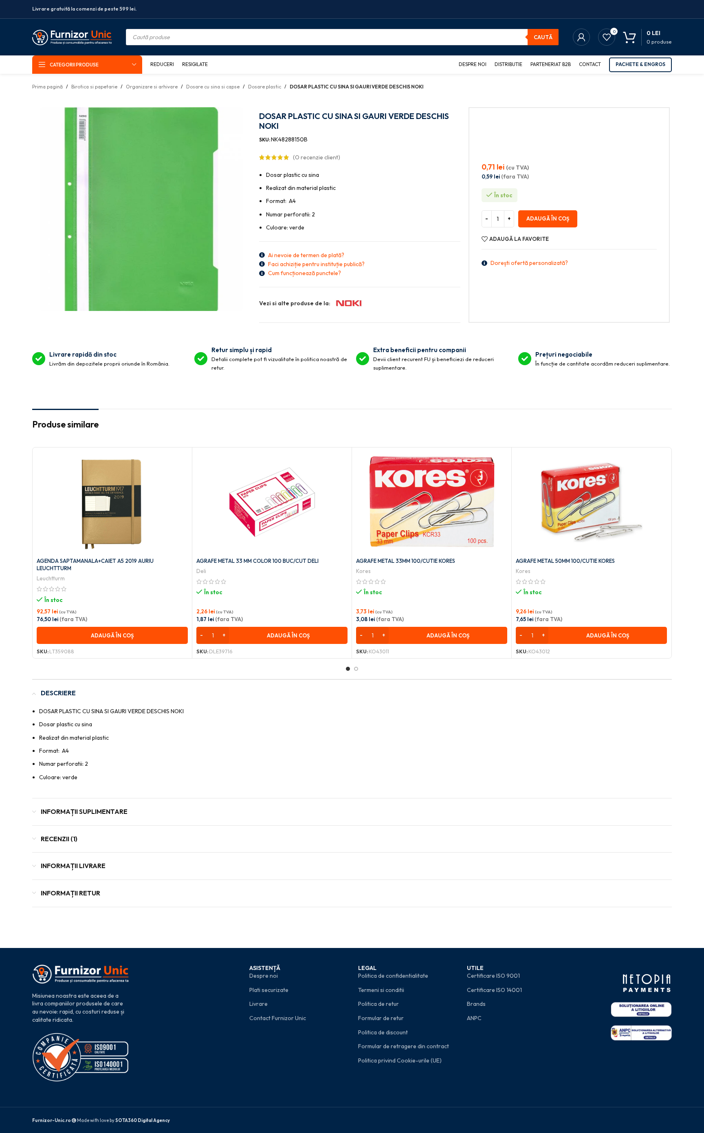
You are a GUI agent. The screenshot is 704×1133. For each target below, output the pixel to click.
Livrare (258, 1003)
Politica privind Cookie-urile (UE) (400, 1060)
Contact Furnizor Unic (277, 1018)
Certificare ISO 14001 (494, 990)
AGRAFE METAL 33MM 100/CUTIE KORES (405, 561)
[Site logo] (72, 36)
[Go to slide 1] (348, 669)
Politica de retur (378, 1003)
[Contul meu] (581, 37)
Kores (363, 571)
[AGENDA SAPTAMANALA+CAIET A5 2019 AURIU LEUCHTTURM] (112, 502)
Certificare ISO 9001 (493, 975)
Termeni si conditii (381, 990)
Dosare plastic (264, 87)
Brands (476, 1003)
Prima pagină (47, 87)
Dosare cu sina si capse (213, 87)
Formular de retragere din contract (403, 1046)
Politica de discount (383, 1032)
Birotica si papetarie (94, 87)
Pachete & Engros (640, 64)
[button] (112, 635)
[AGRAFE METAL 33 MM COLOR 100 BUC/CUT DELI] (272, 502)
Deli (201, 571)
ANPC (474, 1018)
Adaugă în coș (547, 218)
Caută (543, 37)
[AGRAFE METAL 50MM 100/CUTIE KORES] (591, 502)
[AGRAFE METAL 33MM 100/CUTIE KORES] (431, 502)
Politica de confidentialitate (393, 975)
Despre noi (263, 975)
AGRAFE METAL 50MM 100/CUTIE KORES (565, 561)
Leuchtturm (51, 578)
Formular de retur (381, 1018)
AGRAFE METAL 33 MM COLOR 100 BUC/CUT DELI (257, 561)
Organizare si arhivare (152, 87)
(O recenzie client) (316, 157)
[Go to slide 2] (356, 669)
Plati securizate (268, 990)
